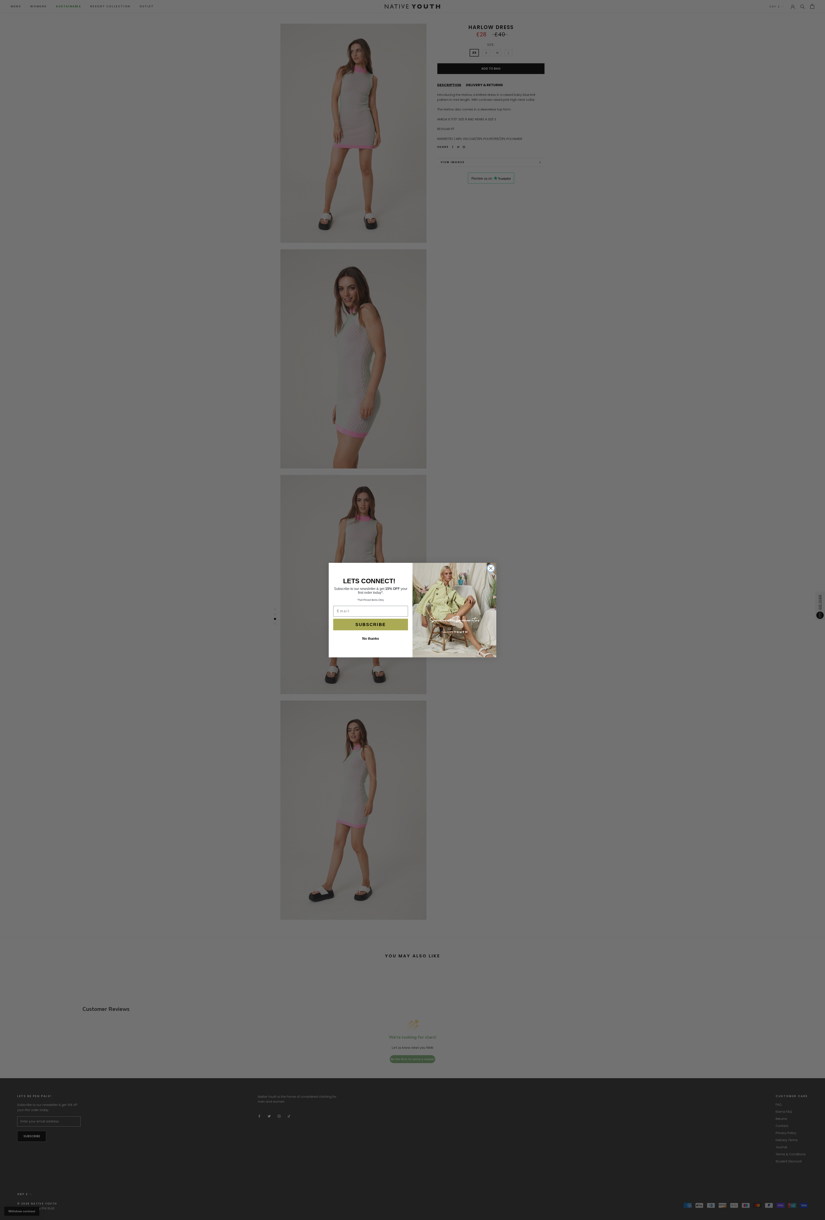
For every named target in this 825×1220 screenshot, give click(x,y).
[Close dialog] (491, 568)
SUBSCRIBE (370, 624)
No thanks (370, 638)
